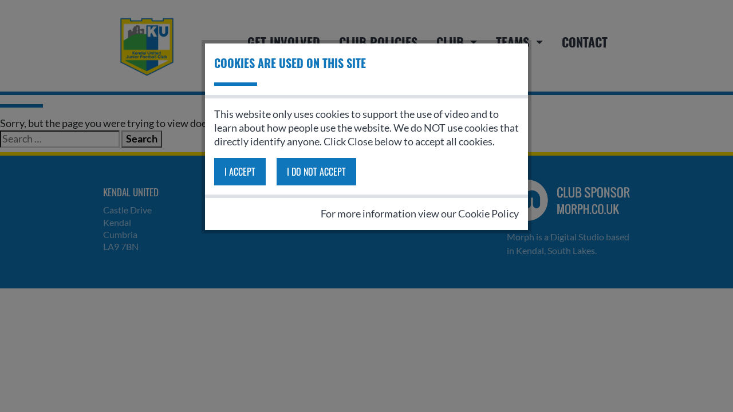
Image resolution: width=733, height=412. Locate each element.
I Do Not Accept (316, 172)
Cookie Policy (488, 213)
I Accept (239, 172)
